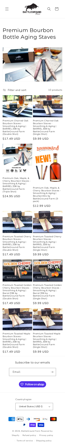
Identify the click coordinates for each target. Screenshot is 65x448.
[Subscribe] (52, 372)
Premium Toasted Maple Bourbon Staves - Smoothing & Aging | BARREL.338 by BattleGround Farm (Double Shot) (16, 340)
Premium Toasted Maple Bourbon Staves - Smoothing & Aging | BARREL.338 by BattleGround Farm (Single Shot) (47, 340)
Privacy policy (46, 435)
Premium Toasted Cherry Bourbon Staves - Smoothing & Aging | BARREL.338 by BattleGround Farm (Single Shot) (47, 243)
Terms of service (25, 440)
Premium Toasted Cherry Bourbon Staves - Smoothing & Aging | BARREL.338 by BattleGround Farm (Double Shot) (17, 243)
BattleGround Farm (30, 431)
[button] (7, 9)
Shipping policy (44, 440)
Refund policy (29, 435)
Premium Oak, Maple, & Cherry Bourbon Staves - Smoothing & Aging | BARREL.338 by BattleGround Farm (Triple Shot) (17, 185)
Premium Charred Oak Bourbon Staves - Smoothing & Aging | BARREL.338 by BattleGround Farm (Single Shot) (46, 127)
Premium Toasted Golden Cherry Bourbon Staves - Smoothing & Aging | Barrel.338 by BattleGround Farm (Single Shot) (47, 292)
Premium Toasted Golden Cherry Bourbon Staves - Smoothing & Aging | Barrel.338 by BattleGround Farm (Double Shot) (17, 292)
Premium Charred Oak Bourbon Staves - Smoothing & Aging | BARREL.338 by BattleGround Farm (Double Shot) (15, 127)
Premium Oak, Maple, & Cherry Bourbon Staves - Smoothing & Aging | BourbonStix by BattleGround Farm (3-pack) (47, 194)
